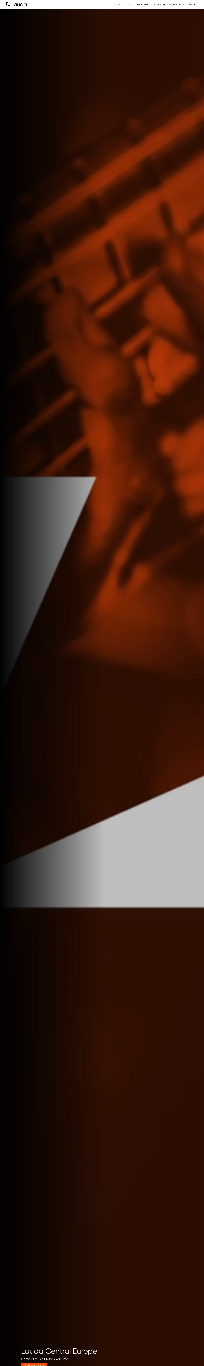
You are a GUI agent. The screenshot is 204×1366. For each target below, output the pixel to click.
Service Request (142, 4)
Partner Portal (159, 4)
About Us (116, 4)
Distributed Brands (176, 4)
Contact (128, 4)
